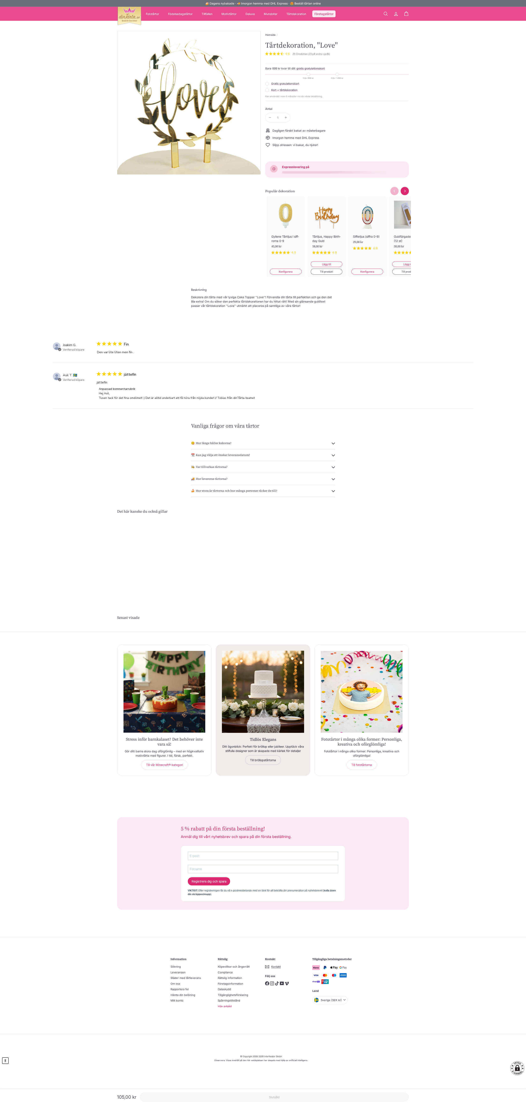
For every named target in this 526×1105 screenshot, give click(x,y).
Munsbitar (270, 14)
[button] (517, 1068)
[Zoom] (189, 102)
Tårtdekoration (296, 14)
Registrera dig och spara (208, 881)
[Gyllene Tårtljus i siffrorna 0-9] (285, 228)
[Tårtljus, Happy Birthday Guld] (326, 228)
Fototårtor (152, 14)
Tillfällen (207, 14)
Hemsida (270, 34)
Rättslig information (230, 978)
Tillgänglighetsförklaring (233, 995)
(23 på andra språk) (319, 54)
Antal (268, 108)
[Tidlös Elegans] (263, 692)
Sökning (176, 966)
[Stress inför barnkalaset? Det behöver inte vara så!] (164, 692)
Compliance (225, 972)
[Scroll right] (405, 191)
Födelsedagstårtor (180, 14)
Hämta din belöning (183, 995)
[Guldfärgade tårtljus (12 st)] (408, 228)
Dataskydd (224, 989)
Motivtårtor (228, 14)
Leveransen (178, 972)
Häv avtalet (225, 1006)
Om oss (175, 983)
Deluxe (250, 14)
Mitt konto (177, 1000)
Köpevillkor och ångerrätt (234, 966)
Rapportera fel (180, 989)
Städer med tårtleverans (186, 978)
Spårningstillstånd (229, 1000)
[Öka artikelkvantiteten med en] (285, 117)
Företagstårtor (323, 14)
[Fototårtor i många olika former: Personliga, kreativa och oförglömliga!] (362, 692)
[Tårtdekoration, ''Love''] (139, 557)
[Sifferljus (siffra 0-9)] (367, 226)
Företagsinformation (230, 983)
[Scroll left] (394, 191)
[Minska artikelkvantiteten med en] (270, 117)
